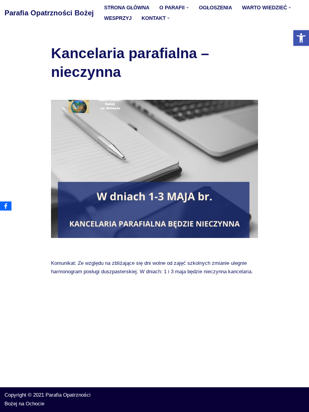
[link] (301, 38)
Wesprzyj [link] (118, 18)
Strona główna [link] (126, 8)
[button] (187, 7)
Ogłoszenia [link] (215, 8)
